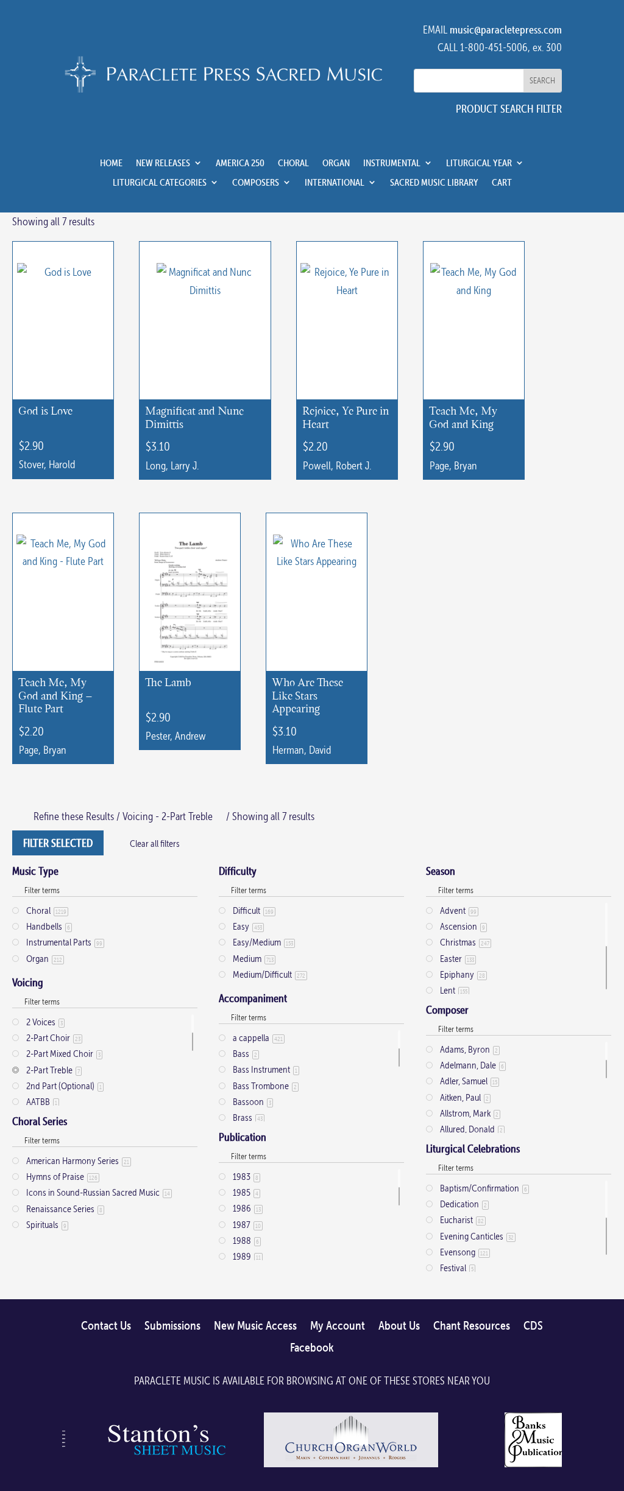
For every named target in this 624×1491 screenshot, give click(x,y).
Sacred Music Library (434, 182)
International (334, 182)
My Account (337, 1326)
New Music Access (255, 1326)
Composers (255, 182)
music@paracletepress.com (506, 29)
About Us (399, 1326)
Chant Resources (471, 1326)
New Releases (163, 163)
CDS (533, 1326)
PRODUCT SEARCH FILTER (509, 108)
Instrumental (391, 163)
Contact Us (106, 1326)
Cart (502, 182)
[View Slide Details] (164, 1466)
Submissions (172, 1326)
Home (111, 163)
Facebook (312, 1348)
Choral (293, 163)
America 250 (240, 163)
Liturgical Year (479, 163)
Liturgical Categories (160, 182)
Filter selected (58, 843)
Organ (336, 163)
